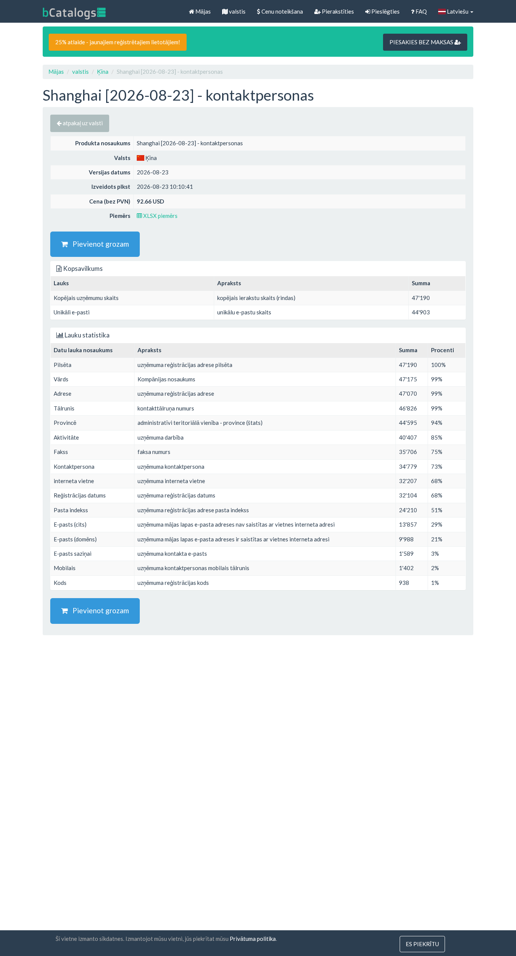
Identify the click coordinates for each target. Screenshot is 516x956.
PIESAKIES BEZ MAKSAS (421, 42)
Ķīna (102, 71)
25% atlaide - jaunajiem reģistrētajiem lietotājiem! (117, 42)
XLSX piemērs (160, 215)
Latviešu (458, 11)
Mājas (202, 11)
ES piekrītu (422, 943)
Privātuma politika (253, 938)
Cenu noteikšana (281, 11)
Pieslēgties (385, 11)
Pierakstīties (337, 11)
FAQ (420, 11)
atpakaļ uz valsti (82, 123)
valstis (237, 11)
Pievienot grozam (98, 243)
